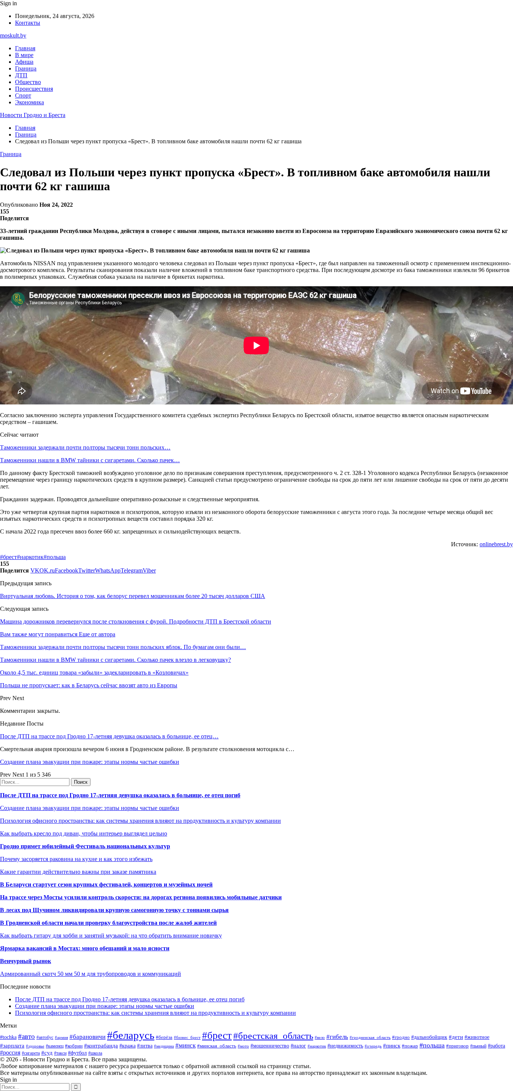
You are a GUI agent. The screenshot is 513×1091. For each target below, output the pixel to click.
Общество (28, 82)
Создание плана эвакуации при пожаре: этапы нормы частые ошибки (89, 762)
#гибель (337, 1036)
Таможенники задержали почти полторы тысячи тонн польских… (85, 447)
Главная (25, 48)
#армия (61, 1037)
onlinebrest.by (496, 544)
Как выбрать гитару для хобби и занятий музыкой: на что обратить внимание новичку (111, 935)
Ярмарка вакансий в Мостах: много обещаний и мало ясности (84, 948)
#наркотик (30, 557)
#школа (95, 1053)
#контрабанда (101, 1046)
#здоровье (35, 1046)
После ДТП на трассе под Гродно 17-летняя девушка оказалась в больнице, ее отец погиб (120, 795)
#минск (185, 1045)
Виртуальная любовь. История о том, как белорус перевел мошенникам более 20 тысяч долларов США (132, 596)
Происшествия (34, 89)
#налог (298, 1046)
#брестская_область (273, 1035)
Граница (25, 68)
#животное (477, 1037)
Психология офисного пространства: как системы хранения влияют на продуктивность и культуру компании (140, 820)
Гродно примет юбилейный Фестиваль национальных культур (85, 846)
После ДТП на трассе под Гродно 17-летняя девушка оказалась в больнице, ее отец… (109, 736)
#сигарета (31, 1053)
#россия (10, 1052)
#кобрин (74, 1046)
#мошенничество (269, 1046)
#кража (127, 1046)
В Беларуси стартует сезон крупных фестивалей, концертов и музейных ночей (106, 884)
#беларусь (130, 1035)
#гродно (401, 1037)
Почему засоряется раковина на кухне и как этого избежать (76, 859)
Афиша (24, 62)
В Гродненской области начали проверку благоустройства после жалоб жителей (108, 923)
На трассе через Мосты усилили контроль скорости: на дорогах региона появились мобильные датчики (141, 897)
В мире (24, 55)
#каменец (54, 1046)
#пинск (391, 1046)
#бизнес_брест (187, 1037)
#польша (55, 557)
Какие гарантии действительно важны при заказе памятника (78, 872)
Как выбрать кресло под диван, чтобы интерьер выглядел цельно (83, 833)
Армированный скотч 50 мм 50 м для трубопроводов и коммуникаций (90, 974)
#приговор (457, 1046)
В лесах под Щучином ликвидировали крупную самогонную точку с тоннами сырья (114, 910)
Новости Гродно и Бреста (32, 115)
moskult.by (13, 35)
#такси (60, 1053)
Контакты (27, 23)
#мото (243, 1046)
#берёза (164, 1037)
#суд (47, 1053)
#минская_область (216, 1046)
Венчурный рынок (25, 961)
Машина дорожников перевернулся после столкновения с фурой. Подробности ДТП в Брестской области (135, 621)
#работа (496, 1046)
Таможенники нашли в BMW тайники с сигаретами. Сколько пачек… (90, 460)
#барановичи (87, 1036)
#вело (320, 1037)
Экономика (29, 102)
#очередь (373, 1046)
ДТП (21, 75)
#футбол (77, 1053)
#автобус (44, 1037)
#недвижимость (345, 1046)
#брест (8, 557)
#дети (456, 1037)
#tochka (8, 1037)
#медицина (164, 1046)
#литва (144, 1046)
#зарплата (12, 1045)
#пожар (410, 1046)
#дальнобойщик (429, 1037)
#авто (26, 1036)
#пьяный (478, 1046)
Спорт (23, 95)
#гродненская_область (370, 1037)
